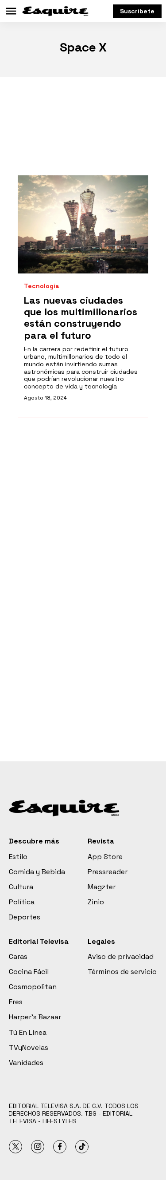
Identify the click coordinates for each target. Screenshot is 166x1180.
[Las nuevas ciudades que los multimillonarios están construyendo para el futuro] (83, 224)
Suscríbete (137, 11)
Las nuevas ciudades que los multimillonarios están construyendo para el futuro (80, 317)
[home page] (55, 11)
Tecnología (41, 286)
